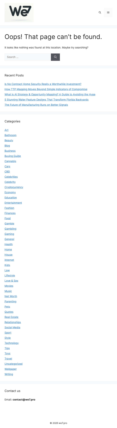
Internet (9, 259)
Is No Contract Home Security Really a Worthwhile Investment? (43, 84)
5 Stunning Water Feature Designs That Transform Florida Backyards (47, 99)
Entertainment (13, 202)
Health (9, 244)
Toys (7, 353)
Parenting (10, 301)
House (8, 254)
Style (8, 337)
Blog (7, 145)
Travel (8, 358)
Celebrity (10, 182)
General (9, 239)
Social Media (12, 327)
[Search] (55, 57)
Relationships (13, 322)
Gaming (9, 233)
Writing (9, 374)
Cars (7, 166)
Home (8, 249)
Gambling (10, 228)
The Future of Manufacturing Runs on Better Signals (36, 104)
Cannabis (10, 161)
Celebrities (11, 176)
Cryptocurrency (14, 187)
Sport (8, 332)
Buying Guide (13, 156)
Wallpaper (11, 369)
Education (11, 197)
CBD (7, 171)
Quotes (9, 311)
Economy (10, 192)
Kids (7, 265)
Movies (9, 285)
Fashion (9, 207)
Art (6, 130)
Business (10, 150)
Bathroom (10, 135)
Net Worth (11, 296)
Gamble (9, 223)
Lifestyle (10, 275)
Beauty (9, 140)
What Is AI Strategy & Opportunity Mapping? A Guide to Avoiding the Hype (50, 94)
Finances (10, 213)
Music (8, 291)
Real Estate (11, 317)
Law (7, 270)
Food (8, 218)
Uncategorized (14, 363)
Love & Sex (11, 280)
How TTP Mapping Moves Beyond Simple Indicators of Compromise (46, 89)
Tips (7, 348)
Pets (7, 306)
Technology (12, 343)
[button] (100, 12)
